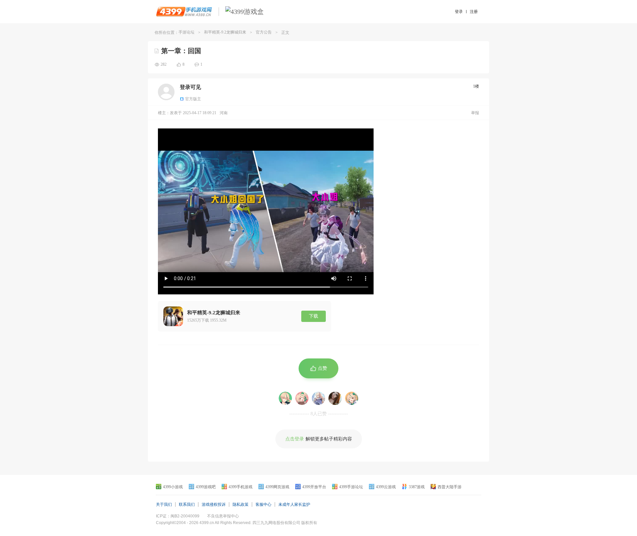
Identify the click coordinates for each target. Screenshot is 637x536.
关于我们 (164, 504)
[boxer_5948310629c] (351, 398)
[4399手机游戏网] (184, 11)
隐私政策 (240, 504)
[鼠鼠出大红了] (318, 398)
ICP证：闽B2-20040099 (177, 516)
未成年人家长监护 (294, 504)
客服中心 (263, 504)
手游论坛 (186, 32)
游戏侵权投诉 (214, 504)
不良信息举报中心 (223, 516)
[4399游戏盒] (244, 11)
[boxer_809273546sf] (302, 398)
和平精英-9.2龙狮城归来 (225, 32)
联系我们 (187, 504)
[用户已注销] (285, 398)
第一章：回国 (181, 50)
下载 (313, 316)
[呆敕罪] (335, 398)
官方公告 (264, 32)
